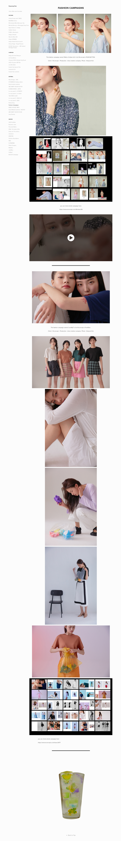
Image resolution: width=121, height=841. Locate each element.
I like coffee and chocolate (15, 11)
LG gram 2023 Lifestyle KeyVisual (17, 60)
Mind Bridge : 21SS (13, 79)
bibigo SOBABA (13, 39)
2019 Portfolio (12, 122)
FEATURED (11, 15)
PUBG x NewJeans (13, 32)
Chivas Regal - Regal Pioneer (16, 44)
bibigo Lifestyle (12, 34)
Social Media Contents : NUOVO (17, 110)
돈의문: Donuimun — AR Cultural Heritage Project (17, 46)
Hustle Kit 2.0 (12, 69)
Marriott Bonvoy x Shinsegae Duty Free (19, 25)
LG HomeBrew (12, 58)
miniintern (11, 134)
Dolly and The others (14, 131)
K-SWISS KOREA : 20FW (15, 89)
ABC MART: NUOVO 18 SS (15, 112)
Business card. (12, 124)
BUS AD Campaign (13, 154)
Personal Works (13, 127)
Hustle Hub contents (14, 72)
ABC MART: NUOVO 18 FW (15, 86)
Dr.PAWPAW (11, 143)
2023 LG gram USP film (14, 62)
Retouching (11, 103)
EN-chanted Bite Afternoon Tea (16, 23)
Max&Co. (11, 148)
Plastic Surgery (12, 145)
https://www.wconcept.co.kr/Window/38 (70, 209)
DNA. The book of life (14, 129)
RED (10, 141)
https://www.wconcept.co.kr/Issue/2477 (49, 742)
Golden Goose (12, 30)
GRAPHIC (11, 119)
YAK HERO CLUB (13, 96)
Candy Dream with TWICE (15, 18)
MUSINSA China (13, 21)
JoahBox (11, 150)
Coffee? (10, 152)
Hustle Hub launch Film (14, 67)
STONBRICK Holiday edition (16, 82)
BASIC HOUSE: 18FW (14, 107)
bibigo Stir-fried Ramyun (15, 55)
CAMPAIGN (11, 52)
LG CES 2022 (12, 65)
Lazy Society (12, 114)
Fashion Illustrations (14, 138)
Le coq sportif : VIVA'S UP (15, 98)
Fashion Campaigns (14, 105)
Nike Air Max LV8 (13, 37)
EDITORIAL (11, 76)
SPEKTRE (11, 136)
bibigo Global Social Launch (16, 41)
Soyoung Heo (13, 6)
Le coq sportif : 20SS (14, 100)
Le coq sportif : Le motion (15, 93)
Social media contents (14, 84)
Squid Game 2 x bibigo (14, 27)
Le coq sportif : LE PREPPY (15, 91)
